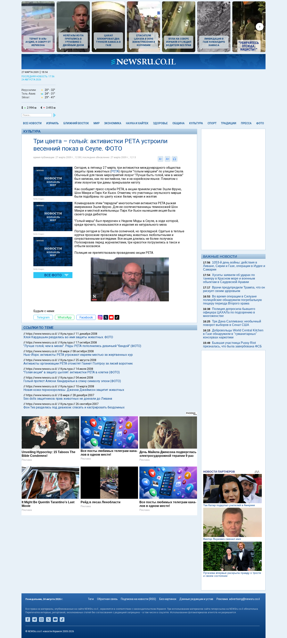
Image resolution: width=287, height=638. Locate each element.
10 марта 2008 (85, 386)
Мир (97, 123)
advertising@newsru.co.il (244, 599)
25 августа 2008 (86, 360)
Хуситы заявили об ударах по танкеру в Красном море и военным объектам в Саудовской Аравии (229, 278)
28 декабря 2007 (83, 395)
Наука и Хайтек (137, 123)
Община (178, 123)
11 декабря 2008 (86, 333)
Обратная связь (107, 599)
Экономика (112, 123)
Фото (260, 123)
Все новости (32, 123)
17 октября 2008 (86, 342)
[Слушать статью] (178, 159)
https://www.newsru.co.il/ (41, 333)
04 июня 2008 (84, 377)
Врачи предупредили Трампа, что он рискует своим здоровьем (234, 289)
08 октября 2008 (83, 351)
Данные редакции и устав (196, 599)
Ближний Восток (76, 123)
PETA (115, 171)
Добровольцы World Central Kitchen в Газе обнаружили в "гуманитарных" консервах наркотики (233, 334)
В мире (65, 351)
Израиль (52, 123)
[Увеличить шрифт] (167, 159)
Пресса (246, 123)
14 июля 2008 (84, 368)
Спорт (212, 123)
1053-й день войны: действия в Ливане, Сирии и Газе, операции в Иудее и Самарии (234, 266)
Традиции (228, 123)
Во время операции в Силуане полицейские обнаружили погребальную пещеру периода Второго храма (232, 300)
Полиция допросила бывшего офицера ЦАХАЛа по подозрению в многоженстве (229, 312)
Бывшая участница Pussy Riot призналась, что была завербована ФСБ (232, 344)
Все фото (53, 275)
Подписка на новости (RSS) (138, 599)
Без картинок (167, 599)
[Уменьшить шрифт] (160, 159)
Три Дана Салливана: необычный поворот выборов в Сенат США (232, 323)
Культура (196, 123)
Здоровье (160, 123)
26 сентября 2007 (87, 404)
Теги (91, 599)
